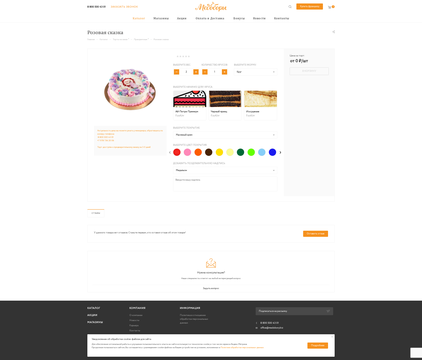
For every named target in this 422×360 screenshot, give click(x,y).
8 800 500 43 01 (96, 7)
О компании (135, 315)
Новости (134, 320)
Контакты (134, 330)
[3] (183, 56)
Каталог (93, 308)
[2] (180, 56)
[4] (185, 56)
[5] (188, 56)
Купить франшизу (309, 6)
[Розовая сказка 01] (130, 88)
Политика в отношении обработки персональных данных (194, 319)
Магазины (95, 322)
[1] (177, 56)
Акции (92, 315)
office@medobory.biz (271, 327)
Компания (137, 308)
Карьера (133, 325)
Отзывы (95, 213)
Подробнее (317, 345)
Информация (190, 308)
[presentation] (170, 152)
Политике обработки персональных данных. (242, 347)
